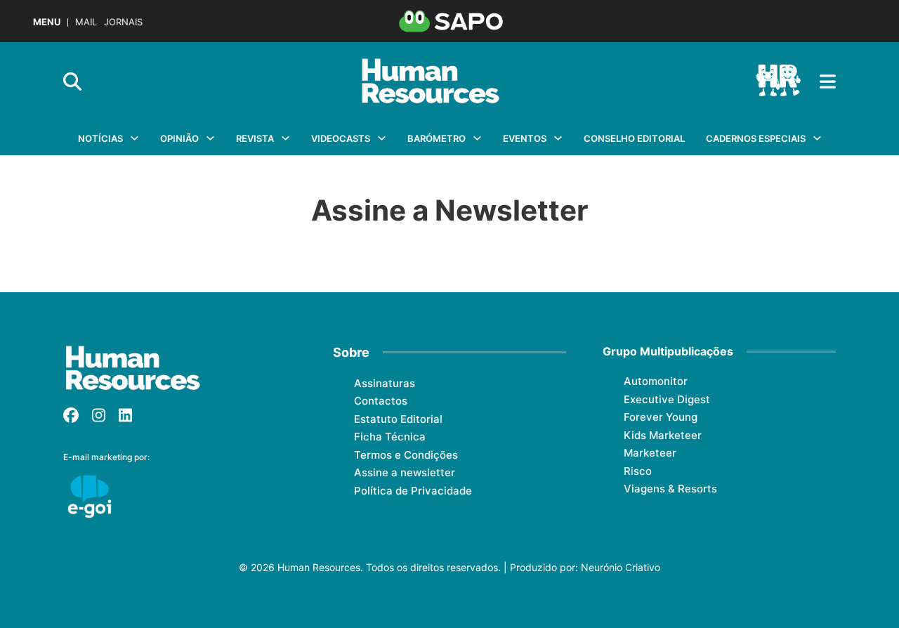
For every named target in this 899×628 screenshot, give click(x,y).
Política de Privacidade (413, 490)
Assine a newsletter (404, 472)
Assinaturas (384, 383)
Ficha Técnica (390, 436)
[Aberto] (828, 81)
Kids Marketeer (663, 435)
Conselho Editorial (634, 138)
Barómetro (436, 138)
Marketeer (650, 452)
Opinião (179, 138)
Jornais (123, 22)
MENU (46, 22)
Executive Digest (667, 399)
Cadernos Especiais (756, 138)
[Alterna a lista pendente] (134, 138)
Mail (86, 22)
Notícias (100, 138)
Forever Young (660, 417)
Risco (638, 471)
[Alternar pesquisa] (72, 81)
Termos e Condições (406, 455)
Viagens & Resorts (670, 488)
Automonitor (656, 381)
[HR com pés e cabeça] (778, 81)
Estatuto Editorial (398, 419)
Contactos (380, 400)
